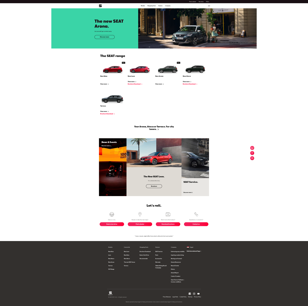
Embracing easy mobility (177, 251)
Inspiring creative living (177, 255)
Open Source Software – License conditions (177, 281)
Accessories (158, 258)
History (173, 269)
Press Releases (167, 296)
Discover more (104, 37)
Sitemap (190, 296)
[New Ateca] (195, 69)
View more (103, 84)
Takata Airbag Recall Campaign (161, 266)
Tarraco (110, 265)
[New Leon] (140, 69)
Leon (109, 255)
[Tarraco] (112, 99)
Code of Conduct (175, 276)
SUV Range (111, 269)
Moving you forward (176, 258)
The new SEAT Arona (129, 262)
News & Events (175, 265)
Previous (4, 154)
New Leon (126, 251)
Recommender (144, 258)
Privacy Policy (197, 296)
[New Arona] (167, 69)
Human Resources (176, 262)
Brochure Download (134, 84)
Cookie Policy (183, 296)
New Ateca (111, 258)
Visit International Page (193, 251)
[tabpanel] (154, 28)
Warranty (157, 262)
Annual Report (175, 272)
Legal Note (175, 296)
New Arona (111, 262)
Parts (156, 255)
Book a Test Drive (144, 255)
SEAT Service (159, 251)
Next (304, 153)
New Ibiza (111, 251)
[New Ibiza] (112, 69)
